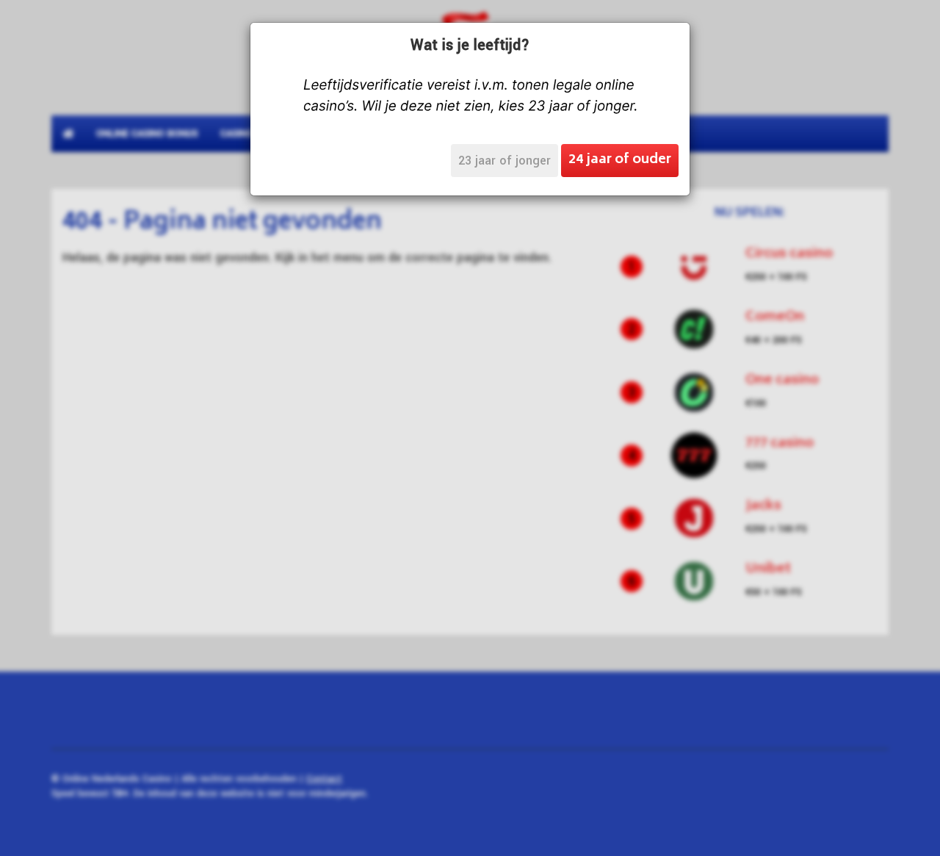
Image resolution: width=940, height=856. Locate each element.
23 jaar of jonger (504, 160)
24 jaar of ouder (619, 160)
